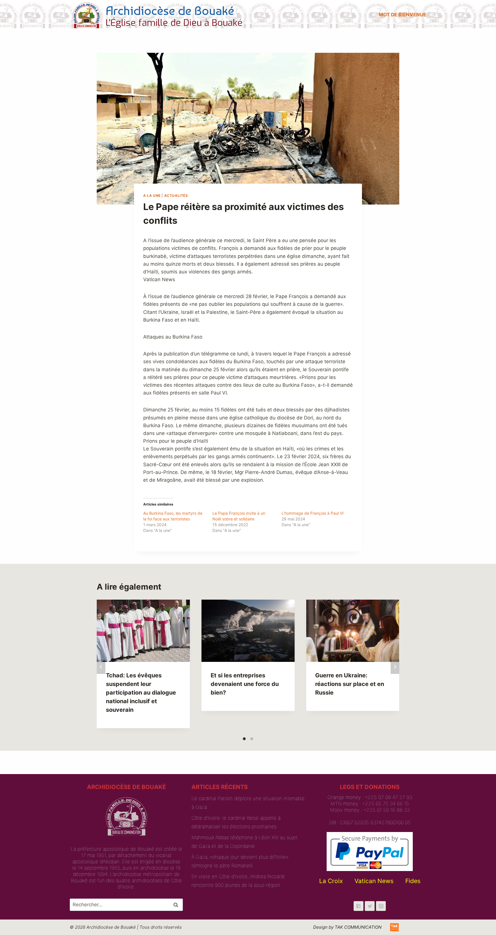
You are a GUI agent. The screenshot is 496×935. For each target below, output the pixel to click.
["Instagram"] (381, 906)
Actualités (176, 195)
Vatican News (374, 881)
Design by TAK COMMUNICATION (347, 927)
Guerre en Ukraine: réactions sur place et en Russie (349, 684)
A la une (152, 195)
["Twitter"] (370, 906)
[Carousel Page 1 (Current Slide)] (244, 738)
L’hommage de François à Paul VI (313, 513)
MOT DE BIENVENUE (402, 15)
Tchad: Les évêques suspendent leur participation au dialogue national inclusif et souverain (141, 692)
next (395, 667)
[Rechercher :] (126, 904)
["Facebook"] (358, 906)
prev (101, 667)
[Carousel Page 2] (251, 738)
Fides (413, 881)
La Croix (331, 881)
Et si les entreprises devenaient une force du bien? (245, 684)
